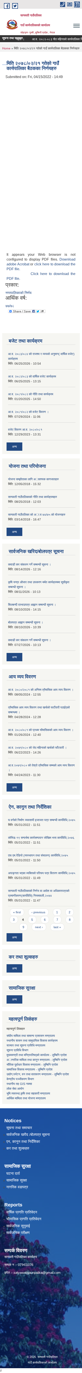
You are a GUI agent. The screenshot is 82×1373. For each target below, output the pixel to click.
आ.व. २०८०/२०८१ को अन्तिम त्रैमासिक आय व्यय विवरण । (40, 689)
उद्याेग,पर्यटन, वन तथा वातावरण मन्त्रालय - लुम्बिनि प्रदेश (38, 1074)
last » (57, 927)
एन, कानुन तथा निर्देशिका (23, 1142)
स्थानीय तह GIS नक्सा (19, 1084)
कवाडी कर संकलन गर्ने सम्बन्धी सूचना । (29, 564)
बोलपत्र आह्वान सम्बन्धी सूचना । (25, 622)
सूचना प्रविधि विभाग (17, 1050)
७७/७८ (9, 306)
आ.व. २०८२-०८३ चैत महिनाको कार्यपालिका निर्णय (54, 39)
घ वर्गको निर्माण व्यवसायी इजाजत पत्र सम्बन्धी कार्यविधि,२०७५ (41, 820)
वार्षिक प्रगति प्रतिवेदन (21, 1212)
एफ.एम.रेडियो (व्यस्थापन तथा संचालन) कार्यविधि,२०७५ (38, 855)
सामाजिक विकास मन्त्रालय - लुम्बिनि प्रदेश (29, 1069)
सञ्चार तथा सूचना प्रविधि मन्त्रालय (26, 1045)
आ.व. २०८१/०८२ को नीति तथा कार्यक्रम (30, 394)
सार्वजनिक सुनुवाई (18, 1226)
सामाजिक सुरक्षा (16, 1180)
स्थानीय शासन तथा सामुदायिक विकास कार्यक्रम (32, 1040)
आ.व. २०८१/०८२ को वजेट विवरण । (28, 412)
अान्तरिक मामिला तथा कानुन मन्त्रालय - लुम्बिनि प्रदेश (37, 1060)
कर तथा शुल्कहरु (17, 1148)
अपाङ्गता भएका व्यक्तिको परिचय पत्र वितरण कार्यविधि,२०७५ (41, 873)
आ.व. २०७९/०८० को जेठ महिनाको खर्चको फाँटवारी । (37, 747)
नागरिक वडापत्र (17, 1187)
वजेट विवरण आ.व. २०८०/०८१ (25, 429)
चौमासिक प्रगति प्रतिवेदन (23, 1219)
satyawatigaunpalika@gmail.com (37, 1272)
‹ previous (38, 912)
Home (6, 48)
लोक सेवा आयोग (15, 1088)
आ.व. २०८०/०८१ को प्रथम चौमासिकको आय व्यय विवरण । (40, 730)
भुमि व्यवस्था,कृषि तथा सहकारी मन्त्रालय (28, 1093)
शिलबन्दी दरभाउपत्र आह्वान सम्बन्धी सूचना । (32, 604)
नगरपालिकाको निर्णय (18, 293)
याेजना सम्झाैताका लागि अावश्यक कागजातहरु (33, 479)
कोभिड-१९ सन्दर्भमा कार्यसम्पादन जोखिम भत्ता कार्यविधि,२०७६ (41, 837)
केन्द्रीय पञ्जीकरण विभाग (20, 1079)
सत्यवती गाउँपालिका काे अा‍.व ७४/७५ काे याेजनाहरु (36, 514)
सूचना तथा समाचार (19, 1128)
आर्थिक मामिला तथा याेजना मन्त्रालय (26, 1098)
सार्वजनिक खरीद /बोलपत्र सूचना (28, 1135)
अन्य (14, 446)
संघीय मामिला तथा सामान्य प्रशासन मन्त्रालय (31, 1035)
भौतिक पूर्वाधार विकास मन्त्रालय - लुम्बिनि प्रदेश (32, 1064)
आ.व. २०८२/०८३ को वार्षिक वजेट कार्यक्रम (32, 376)
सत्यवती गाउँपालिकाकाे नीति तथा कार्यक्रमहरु (32, 497)
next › (39, 927)
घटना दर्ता (13, 1173)
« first (17, 912)
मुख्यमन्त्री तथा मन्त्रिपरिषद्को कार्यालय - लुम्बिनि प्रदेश (37, 1055)
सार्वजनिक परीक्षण (18, 1233)
